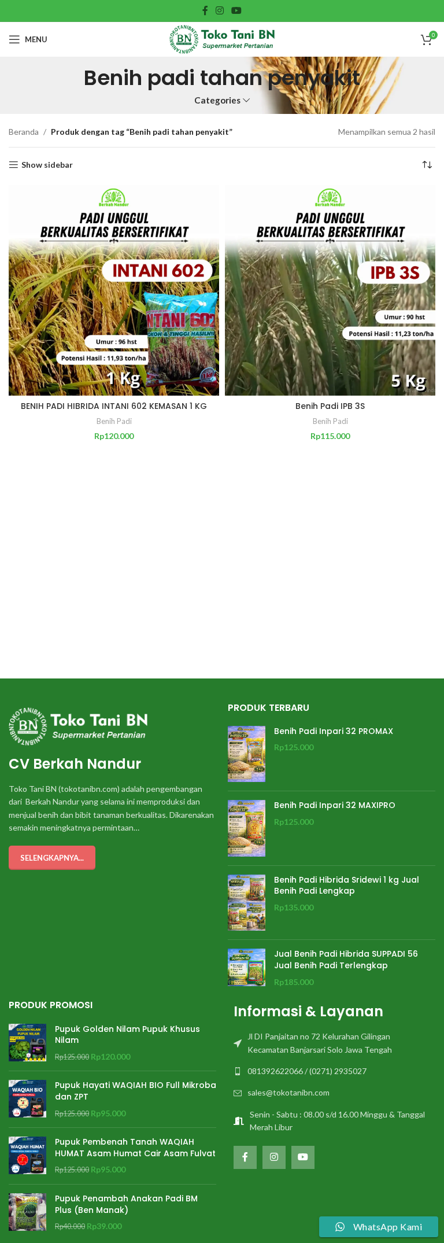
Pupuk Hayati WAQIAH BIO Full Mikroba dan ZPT (135, 1091)
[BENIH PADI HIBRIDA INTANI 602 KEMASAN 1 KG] (114, 290)
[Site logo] (221, 38)
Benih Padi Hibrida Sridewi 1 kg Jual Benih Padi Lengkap (346, 886)
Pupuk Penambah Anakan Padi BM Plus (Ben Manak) (126, 1204)
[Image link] (78, 725)
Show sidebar (47, 164)
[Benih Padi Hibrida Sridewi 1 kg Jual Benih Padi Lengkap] (246, 903)
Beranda (24, 132)
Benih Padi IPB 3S (330, 406)
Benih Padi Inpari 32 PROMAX (333, 731)
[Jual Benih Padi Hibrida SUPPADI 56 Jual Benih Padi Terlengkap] (246, 968)
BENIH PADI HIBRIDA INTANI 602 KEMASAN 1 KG (114, 406)
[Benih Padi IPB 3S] (330, 290)
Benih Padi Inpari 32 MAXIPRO (334, 805)
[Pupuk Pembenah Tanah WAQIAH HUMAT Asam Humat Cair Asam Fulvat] (27, 1156)
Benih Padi (114, 421)
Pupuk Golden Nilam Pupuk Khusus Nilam (127, 1035)
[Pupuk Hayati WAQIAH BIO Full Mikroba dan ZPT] (27, 1099)
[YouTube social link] (237, 10)
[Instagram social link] (219, 10)
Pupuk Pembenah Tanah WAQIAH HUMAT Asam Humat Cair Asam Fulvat (135, 1148)
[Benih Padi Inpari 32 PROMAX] (246, 754)
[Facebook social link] (205, 10)
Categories (217, 100)
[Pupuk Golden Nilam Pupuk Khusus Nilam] (27, 1043)
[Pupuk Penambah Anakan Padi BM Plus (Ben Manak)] (27, 1212)
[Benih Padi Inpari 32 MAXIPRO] (246, 828)
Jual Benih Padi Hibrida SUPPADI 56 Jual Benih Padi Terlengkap (346, 960)
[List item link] (332, 1043)
